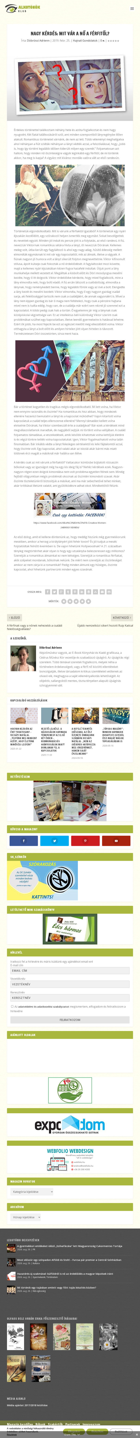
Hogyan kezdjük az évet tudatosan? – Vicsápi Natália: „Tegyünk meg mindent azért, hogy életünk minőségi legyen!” (23, 736)
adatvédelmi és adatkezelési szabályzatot (43, 1006)
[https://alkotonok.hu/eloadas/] (42, 899)
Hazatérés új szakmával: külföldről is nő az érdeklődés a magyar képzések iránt (65, 1273)
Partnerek (72, 1424)
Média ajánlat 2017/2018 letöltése (27, 1405)
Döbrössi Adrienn (38, 40)
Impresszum (91, 1424)
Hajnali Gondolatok (85, 40)
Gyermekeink (39, 1277)
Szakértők (55, 1424)
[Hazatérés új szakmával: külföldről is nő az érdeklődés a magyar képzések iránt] (11, 1276)
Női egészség (39, 1291)
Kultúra (36, 1263)
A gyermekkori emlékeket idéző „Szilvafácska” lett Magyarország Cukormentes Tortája (69, 1246)
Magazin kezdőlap (20, 1424)
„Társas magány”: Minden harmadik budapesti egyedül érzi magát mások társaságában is (113, 735)
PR (34, 1249)
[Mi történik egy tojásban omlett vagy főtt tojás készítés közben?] (11, 1290)
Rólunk (40, 1424)
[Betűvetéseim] (70, 801)
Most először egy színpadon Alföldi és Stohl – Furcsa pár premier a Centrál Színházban (69, 1260)
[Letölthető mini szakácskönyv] (70, 929)
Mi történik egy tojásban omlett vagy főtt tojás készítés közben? (56, 1287)
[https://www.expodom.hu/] (70, 1125)
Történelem (52, 1277)
